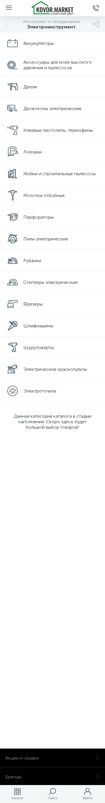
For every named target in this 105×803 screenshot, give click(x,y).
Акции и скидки (21, 758)
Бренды (13, 777)
